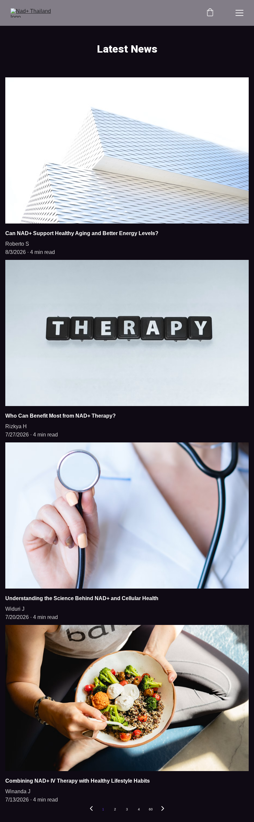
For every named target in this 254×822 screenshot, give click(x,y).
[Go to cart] (210, 13)
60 (151, 809)
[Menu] (239, 13)
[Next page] (163, 809)
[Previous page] (91, 809)
